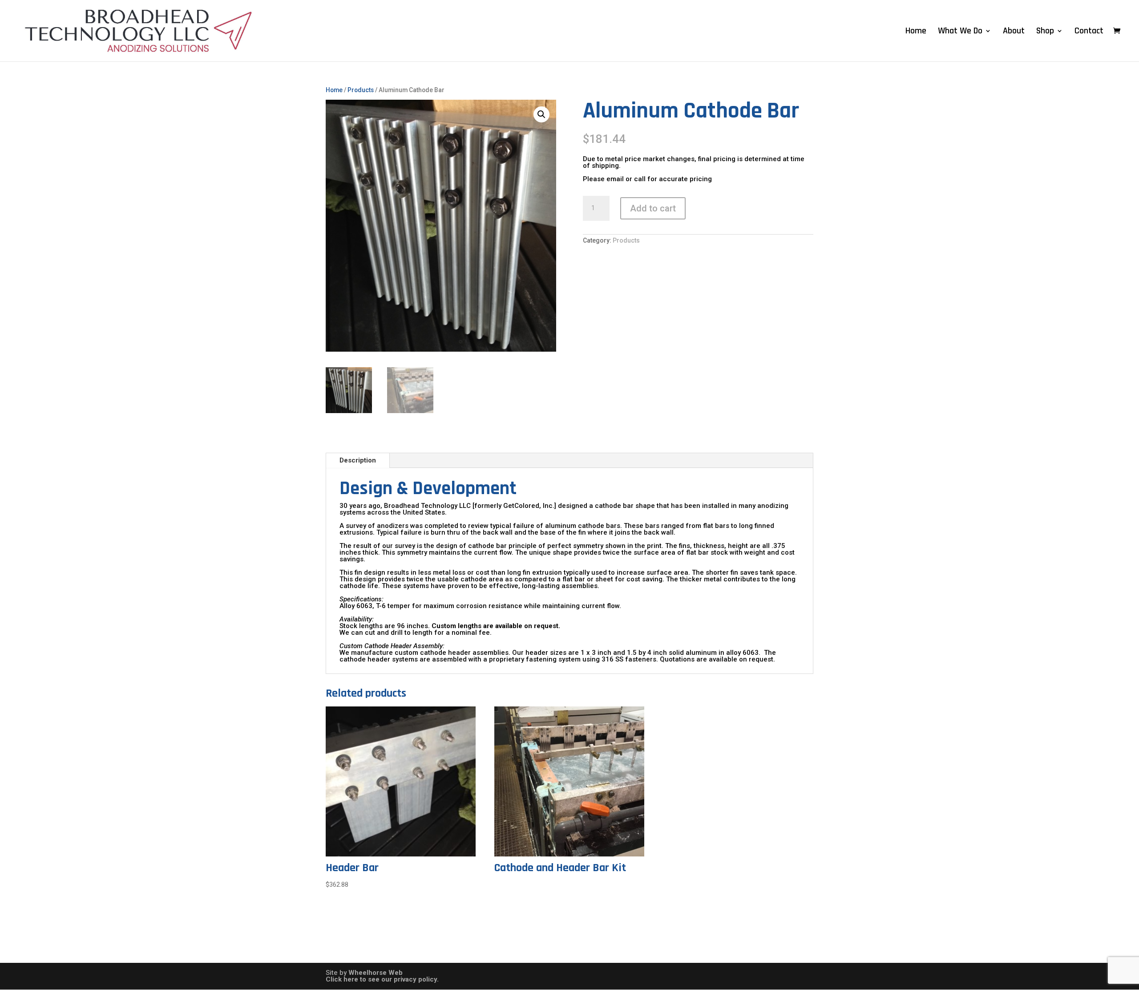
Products (360, 89)
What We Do (960, 32)
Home (915, 32)
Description (357, 460)
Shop (1045, 32)
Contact (1088, 32)
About (1014, 32)
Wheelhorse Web (375, 973)
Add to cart (653, 208)
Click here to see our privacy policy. (382, 979)
